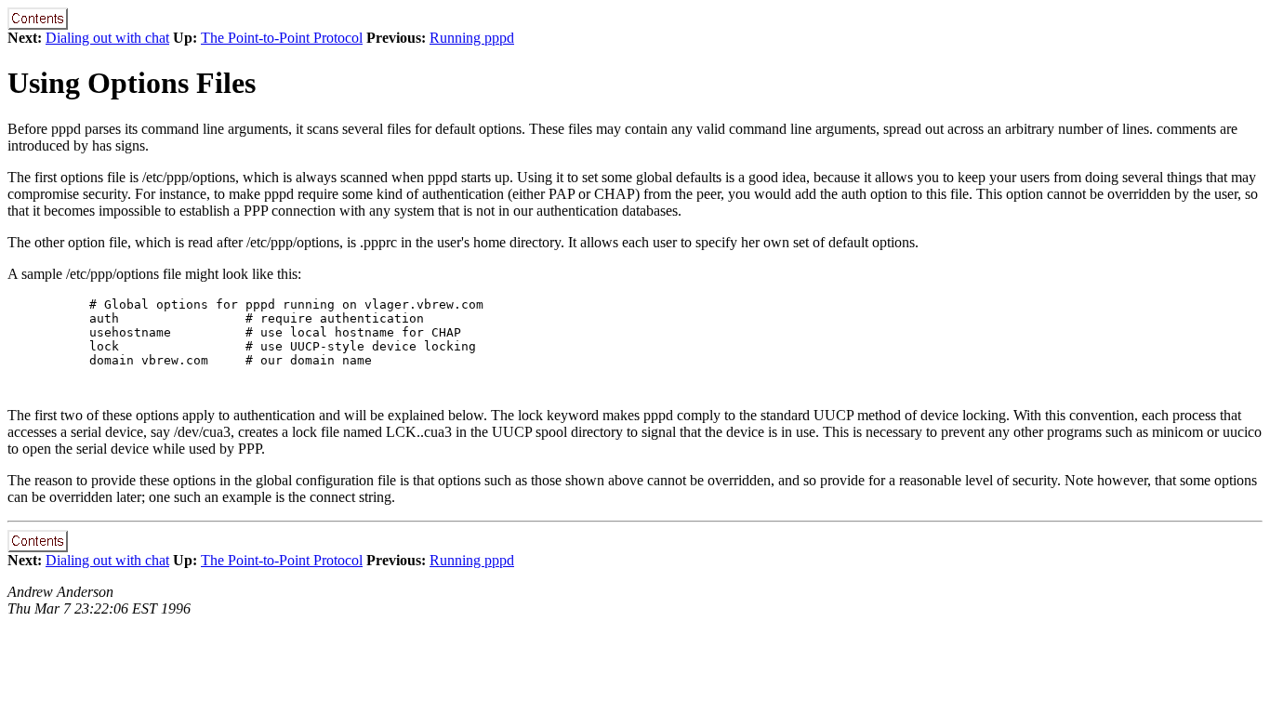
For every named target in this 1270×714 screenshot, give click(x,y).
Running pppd (472, 38)
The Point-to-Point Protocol (282, 38)
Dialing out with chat (107, 38)
